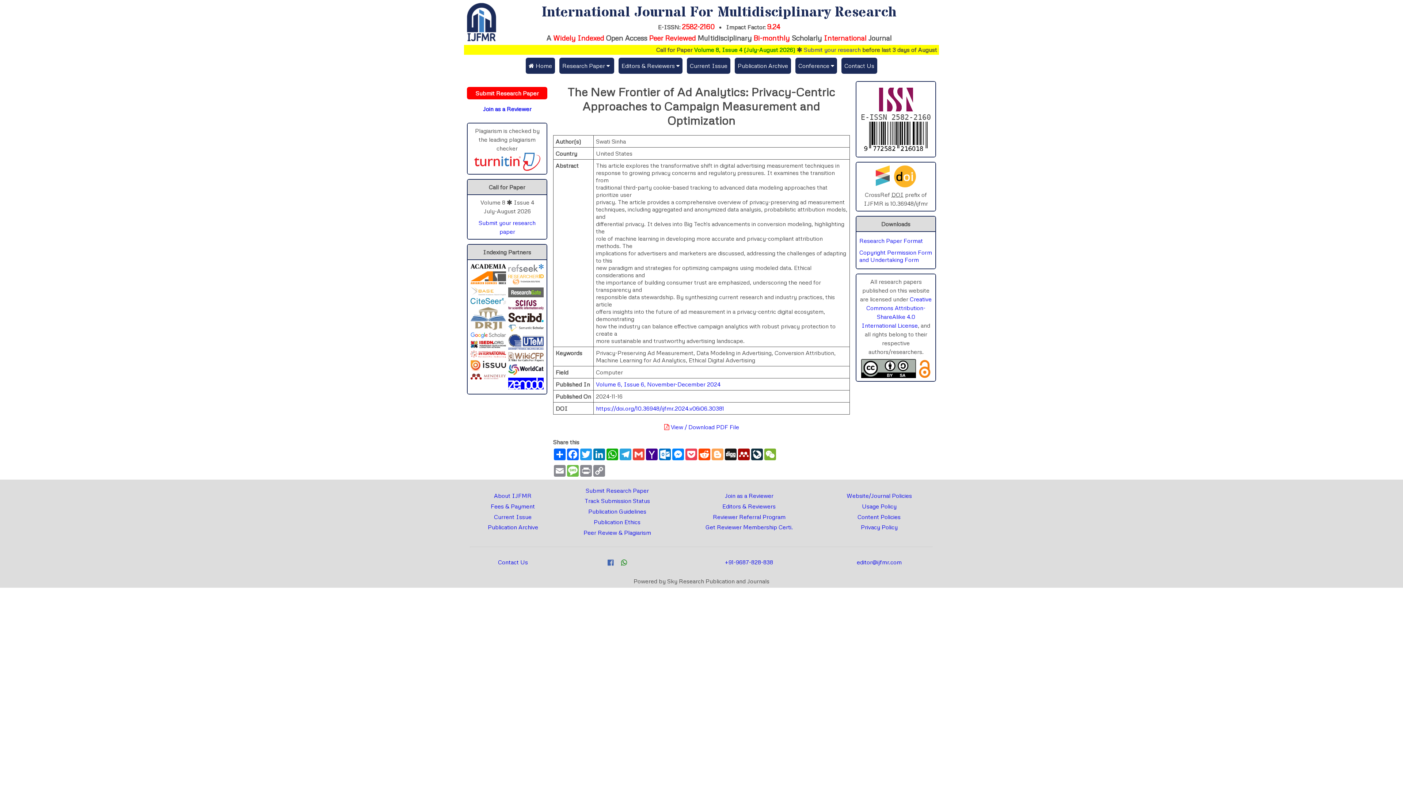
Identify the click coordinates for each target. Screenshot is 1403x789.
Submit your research (807, 49)
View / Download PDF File (704, 427)
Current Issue (708, 65)
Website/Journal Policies (879, 495)
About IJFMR (513, 495)
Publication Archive (763, 65)
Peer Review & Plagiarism (617, 532)
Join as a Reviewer (749, 495)
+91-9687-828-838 (749, 562)
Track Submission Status (617, 500)
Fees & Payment (513, 506)
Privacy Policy (879, 527)
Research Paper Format (891, 240)
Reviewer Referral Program (749, 517)
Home (543, 65)
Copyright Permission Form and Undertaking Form (895, 256)
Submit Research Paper (617, 490)
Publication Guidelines (617, 511)
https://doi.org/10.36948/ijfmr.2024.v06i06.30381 (660, 408)
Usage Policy (879, 506)
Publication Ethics (617, 522)
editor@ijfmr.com (879, 562)
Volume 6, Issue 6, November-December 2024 (658, 384)
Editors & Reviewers (749, 506)
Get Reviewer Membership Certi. (749, 527)
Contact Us (859, 65)
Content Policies (879, 517)
